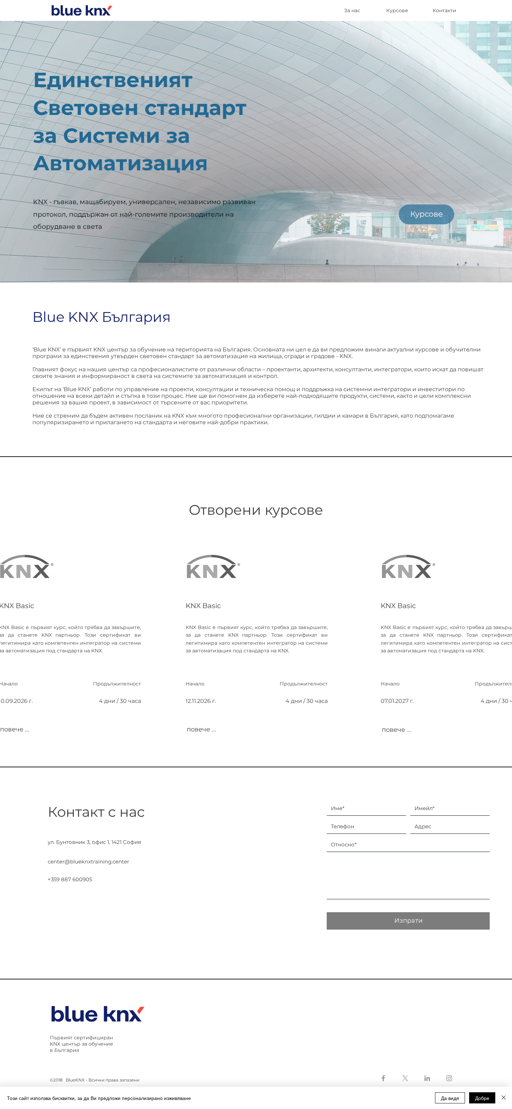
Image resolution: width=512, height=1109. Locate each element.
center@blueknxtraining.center (88, 861)
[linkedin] (427, 1078)
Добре (482, 1097)
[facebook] (383, 1078)
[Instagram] (449, 1078)
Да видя (450, 1097)
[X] (405, 1078)
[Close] (503, 1097)
